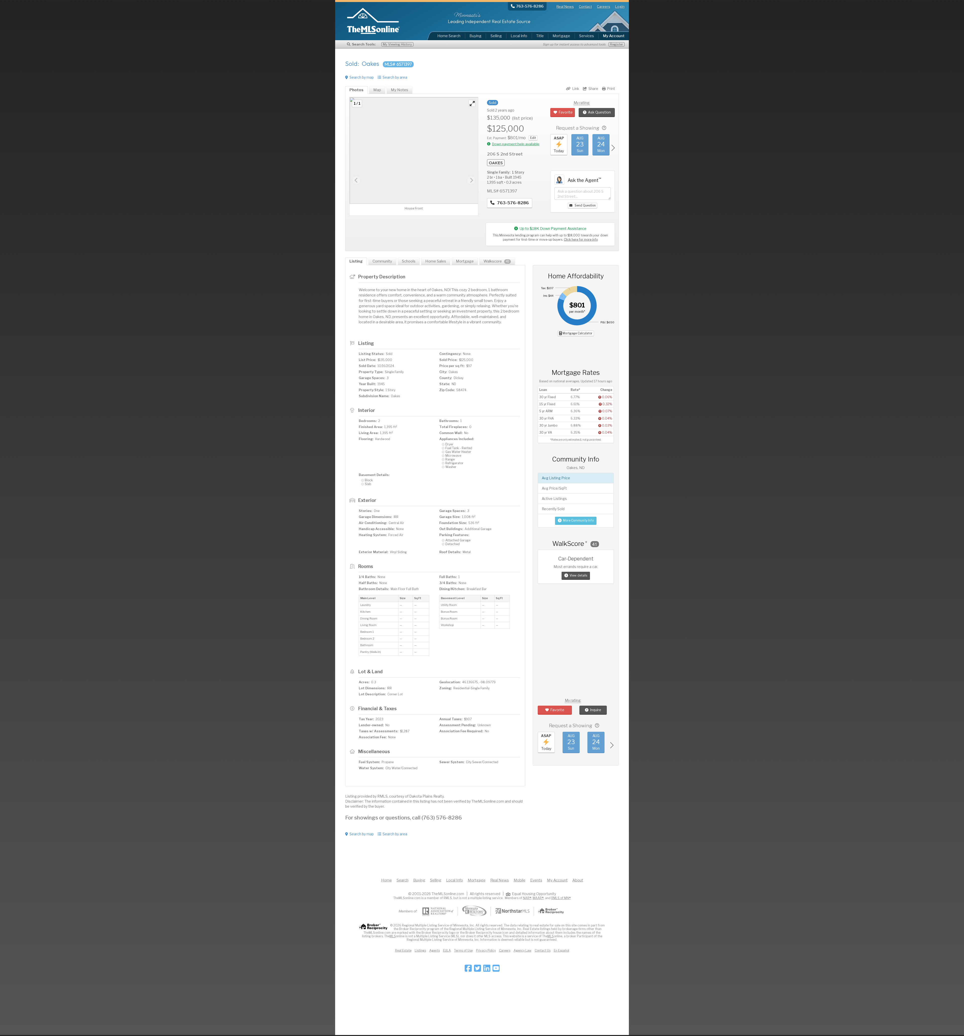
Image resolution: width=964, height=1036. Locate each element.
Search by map (361, 77)
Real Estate (403, 950)
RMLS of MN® (561, 898)
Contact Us (543, 950)
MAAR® (538, 898)
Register (616, 44)
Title (540, 36)
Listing (356, 261)
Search (402, 880)
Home (386, 880)
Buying (475, 36)
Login (620, 7)
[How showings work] (604, 128)
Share (593, 88)
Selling (496, 36)
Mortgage (561, 36)
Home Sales (435, 261)
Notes (399, 90)
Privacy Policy (486, 950)
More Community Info (578, 520)
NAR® (527, 898)
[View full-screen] (471, 103)
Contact (585, 7)
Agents (434, 950)
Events (536, 880)
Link (575, 88)
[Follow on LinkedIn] (487, 970)
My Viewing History (397, 44)
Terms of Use (463, 950)
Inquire (595, 710)
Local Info (519, 36)
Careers (603, 7)
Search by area (395, 77)
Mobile (519, 880)
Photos (356, 90)
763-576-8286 (512, 202)
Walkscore (496, 261)
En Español (561, 950)
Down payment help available (515, 144)
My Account (557, 880)
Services (586, 36)
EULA (447, 950)
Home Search (448, 36)
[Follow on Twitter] (477, 970)
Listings (420, 950)
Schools (408, 261)
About (577, 880)
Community (382, 261)
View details (578, 575)
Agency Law (522, 950)
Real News (565, 7)
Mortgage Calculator (577, 333)
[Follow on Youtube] (496, 970)
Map (377, 90)
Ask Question (599, 112)
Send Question (585, 205)
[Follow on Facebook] (468, 970)
